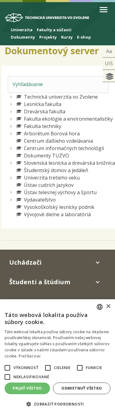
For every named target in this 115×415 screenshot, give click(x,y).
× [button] (108, 306)
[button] (7, 368)
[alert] (57, 357)
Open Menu (103, 9)
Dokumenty (23, 37)
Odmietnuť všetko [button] (81, 388)
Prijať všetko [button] (27, 388)
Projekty (48, 37)
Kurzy (67, 37)
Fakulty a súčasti (54, 29)
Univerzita (22, 29)
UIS (109, 63)
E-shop (84, 37)
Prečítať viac (30, 356)
